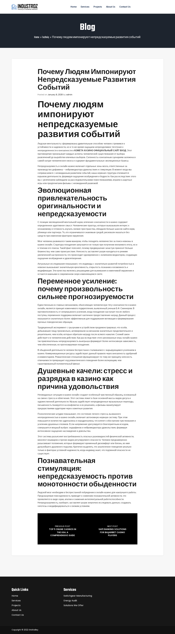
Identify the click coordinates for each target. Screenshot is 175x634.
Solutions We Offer (74, 605)
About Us (110, 6)
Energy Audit (70, 600)
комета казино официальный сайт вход (100, 150)
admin (69, 94)
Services (85, 6)
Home (74, 6)
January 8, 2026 (55, 94)
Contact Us (125, 6)
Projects (98, 6)
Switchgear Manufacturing (78, 595)
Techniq (45, 37)
